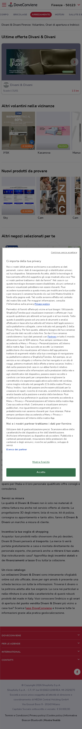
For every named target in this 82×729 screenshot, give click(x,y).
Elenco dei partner (16, 449)
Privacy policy (42, 304)
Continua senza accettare (64, 252)
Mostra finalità (41, 462)
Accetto (41, 472)
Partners (52, 336)
